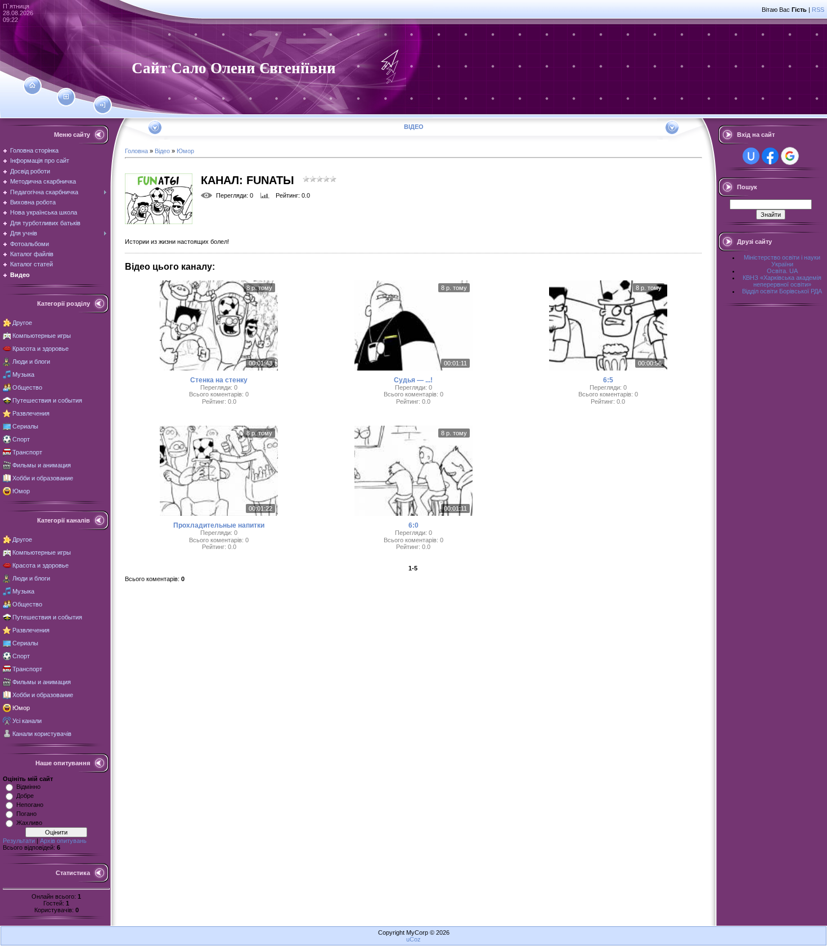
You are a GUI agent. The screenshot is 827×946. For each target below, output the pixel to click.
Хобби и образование (42, 478)
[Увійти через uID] (751, 156)
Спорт (21, 439)
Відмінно (28, 786)
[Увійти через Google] (790, 156)
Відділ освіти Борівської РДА (782, 291)
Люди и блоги (31, 361)
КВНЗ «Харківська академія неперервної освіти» (782, 281)
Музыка (23, 374)
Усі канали (27, 720)
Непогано (29, 804)
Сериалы (25, 426)
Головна (136, 151)
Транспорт (27, 452)
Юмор (21, 491)
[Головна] (32, 85)
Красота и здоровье (40, 348)
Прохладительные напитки (218, 525)
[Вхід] (102, 105)
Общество (27, 387)
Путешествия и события (47, 400)
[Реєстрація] (66, 96)
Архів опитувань (63, 840)
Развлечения (31, 413)
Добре (25, 795)
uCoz (413, 939)
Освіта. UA (782, 270)
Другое (22, 322)
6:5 (608, 380)
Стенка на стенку (219, 380)
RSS (818, 9)
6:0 (413, 525)
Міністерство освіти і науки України (782, 260)
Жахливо (29, 822)
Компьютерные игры (41, 335)
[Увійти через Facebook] (770, 156)
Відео (162, 151)
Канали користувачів (41, 733)
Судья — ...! (413, 380)
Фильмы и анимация (41, 465)
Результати (19, 840)
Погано (26, 813)
